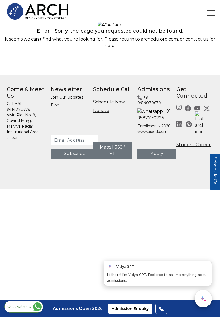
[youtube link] (197, 108)
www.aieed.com (152, 131)
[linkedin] (179, 124)
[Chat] (203, 298)
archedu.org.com (159, 39)
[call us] (161, 309)
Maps (105, 147)
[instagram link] (179, 106)
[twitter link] (207, 108)
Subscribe (74, 153)
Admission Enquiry (130, 308)
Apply (157, 153)
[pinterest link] (189, 124)
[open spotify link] (199, 124)
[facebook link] (188, 108)
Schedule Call (215, 172)
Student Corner (193, 144)
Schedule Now (109, 102)
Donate (101, 110)
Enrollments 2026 (153, 126)
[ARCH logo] (37, 11)
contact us (196, 39)
